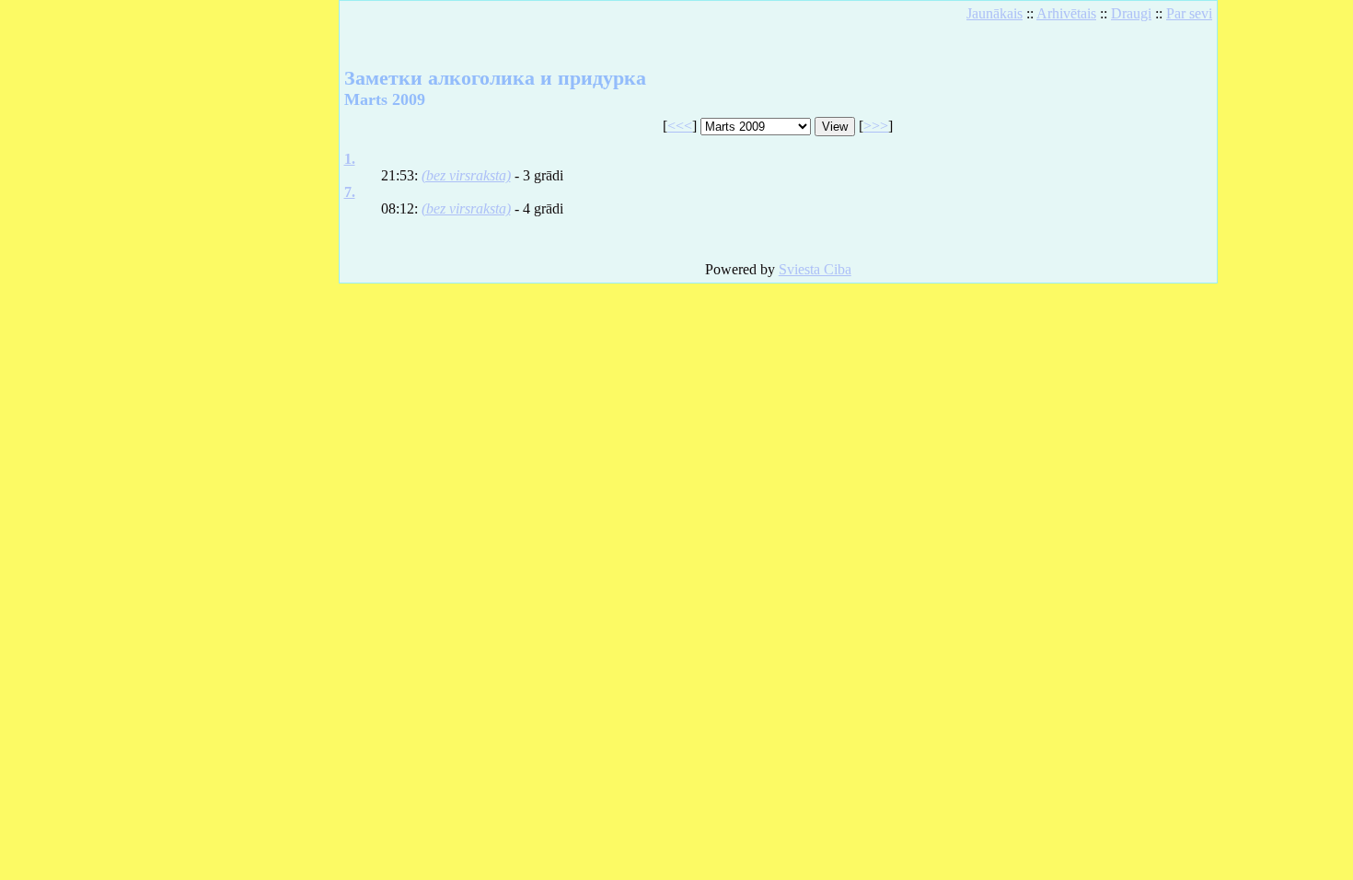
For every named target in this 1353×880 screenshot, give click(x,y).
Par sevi (1189, 13)
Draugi (1131, 13)
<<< (679, 125)
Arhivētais (1066, 13)
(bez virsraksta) (466, 175)
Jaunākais (994, 13)
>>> (875, 125)
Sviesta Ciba (815, 269)
